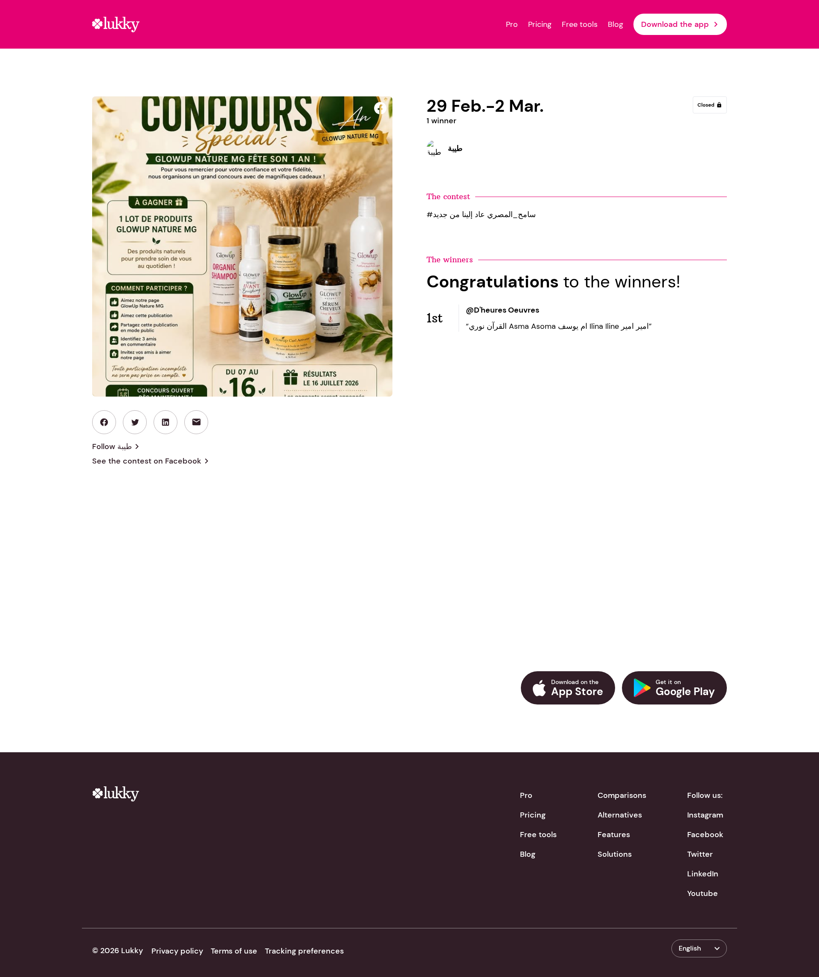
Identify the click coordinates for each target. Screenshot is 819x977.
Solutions (615, 854)
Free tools (580, 24)
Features (614, 834)
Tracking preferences (304, 951)
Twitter (700, 854)
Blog (615, 24)
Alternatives (620, 815)
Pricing (540, 24)
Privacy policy (177, 951)
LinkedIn (702, 874)
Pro (512, 24)
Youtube (702, 893)
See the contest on (152, 461)
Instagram (705, 815)
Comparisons (622, 795)
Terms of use (234, 951)
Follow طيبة (117, 446)
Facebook (705, 834)
